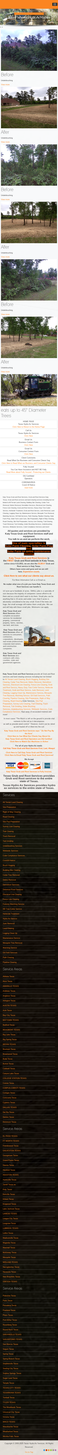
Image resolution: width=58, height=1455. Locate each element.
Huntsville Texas (9, 1180)
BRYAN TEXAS (9, 1044)
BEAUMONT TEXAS (11, 1030)
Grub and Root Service (21, 690)
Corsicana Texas (9, 1098)
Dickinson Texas (9, 1122)
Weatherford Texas (10, 1431)
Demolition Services (11, 885)
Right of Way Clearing (12, 812)
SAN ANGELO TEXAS (12, 1334)
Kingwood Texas (9, 1204)
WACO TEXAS (9, 1422)
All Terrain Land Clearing (15, 679)
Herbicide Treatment (11, 914)
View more (5, 85)
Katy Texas (7, 1189)
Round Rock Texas (10, 1330)
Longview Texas (9, 1223)
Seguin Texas (8, 1349)
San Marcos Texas (10, 1344)
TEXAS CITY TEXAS (12, 1388)
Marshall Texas (9, 1248)
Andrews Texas (9, 991)
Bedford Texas (9, 1025)
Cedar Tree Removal (19, 682)
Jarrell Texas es (9, 1185)
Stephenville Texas (10, 1364)
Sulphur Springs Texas (12, 1373)
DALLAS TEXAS (10, 1107)
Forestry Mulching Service (13, 904)
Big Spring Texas (10, 1039)
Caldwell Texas (9, 1069)
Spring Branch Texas (11, 1359)
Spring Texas (8, 1354)
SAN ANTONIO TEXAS (12, 1339)
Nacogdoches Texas (11, 1267)
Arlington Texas (9, 1001)
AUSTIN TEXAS (9, 1006)
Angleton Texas (9, 996)
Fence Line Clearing (39, 685)
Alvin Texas (7, 981)
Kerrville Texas (9, 1194)
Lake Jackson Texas (11, 1209)
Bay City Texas (9, 1015)
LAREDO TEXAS (10, 1214)
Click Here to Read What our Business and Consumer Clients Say (28, 463)
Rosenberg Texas (10, 1325)
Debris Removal (34, 682)
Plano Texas (8, 1315)
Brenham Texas (9, 1049)
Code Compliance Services (14, 856)
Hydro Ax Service (10, 919)
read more (28, 488)
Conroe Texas (8, 1083)
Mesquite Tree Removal (12, 943)
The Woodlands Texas (12, 1407)
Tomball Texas (9, 1398)
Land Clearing (8, 928)
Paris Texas (8, 1301)
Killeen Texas (8, 1199)
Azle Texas (7, 1010)
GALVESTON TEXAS (12, 1151)
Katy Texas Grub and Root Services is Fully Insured (28, 772)
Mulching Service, (23, 696)
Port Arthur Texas (10, 1320)
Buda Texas (8, 1059)
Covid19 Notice (9, 860)
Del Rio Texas (8, 1112)
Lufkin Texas (8, 1233)
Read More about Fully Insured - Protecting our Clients (28, 472)
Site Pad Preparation (11, 822)
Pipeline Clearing (17, 698)
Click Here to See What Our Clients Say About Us (29, 736)
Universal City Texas (11, 1412)
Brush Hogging (32, 679)
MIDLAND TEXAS (10, 1262)
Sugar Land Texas (10, 1378)
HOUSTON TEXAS (11, 1175)
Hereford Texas (9, 1170)
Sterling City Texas (10, 1368)
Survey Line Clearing (21, 704)
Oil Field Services (38, 696)
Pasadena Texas (9, 1305)
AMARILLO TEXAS (11, 986)
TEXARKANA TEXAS (12, 1393)
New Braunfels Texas (11, 1277)
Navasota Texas (9, 1272)
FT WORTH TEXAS (11, 1141)
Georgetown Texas (10, 1155)
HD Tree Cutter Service (12, 909)
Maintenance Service (34, 693)
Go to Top (29, 1452)
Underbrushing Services (21, 709)
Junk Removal (38, 690)
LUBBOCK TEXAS (10, 1228)
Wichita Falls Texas (11, 1436)
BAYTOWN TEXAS (11, 1020)
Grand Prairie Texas (11, 1160)
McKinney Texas (9, 1252)
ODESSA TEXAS (10, 1282)
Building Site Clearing (11, 870)
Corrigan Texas (9, 1093)
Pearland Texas (9, 1310)
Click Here (28, 436)
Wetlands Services (39, 709)
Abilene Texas (8, 976)
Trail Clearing (36, 704)
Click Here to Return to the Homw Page (29, 427)
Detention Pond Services (13, 890)
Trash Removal (9, 836)
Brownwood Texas (10, 1054)
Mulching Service (10, 948)
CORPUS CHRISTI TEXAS (14, 1088)
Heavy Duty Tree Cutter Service (31, 687)
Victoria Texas (8, 1417)
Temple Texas (8, 1383)
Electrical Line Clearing (12, 894)
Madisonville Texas (10, 1238)
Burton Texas (8, 1064)
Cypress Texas (9, 1103)
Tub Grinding (16, 706)
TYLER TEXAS (9, 1402)
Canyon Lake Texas (11, 1073)
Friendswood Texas (11, 1146)
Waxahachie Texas (10, 1427)
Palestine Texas (9, 1296)
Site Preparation (31, 698)
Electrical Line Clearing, (21, 685)
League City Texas (10, 1218)
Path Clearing (8, 957)
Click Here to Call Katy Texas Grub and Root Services (29, 752)
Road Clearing (16, 701)
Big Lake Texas (9, 1035)
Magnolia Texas (9, 1243)
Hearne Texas (8, 1165)
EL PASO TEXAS (10, 1136)
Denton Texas (8, 1117)
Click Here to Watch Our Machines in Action (29, 742)
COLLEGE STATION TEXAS (14, 1078)
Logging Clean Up (18, 693)
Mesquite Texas (9, 1257)
